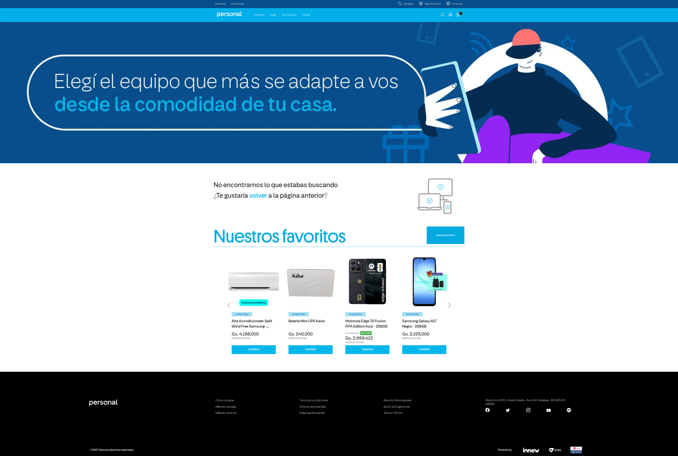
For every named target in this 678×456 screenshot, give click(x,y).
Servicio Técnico (393, 413)
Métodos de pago (226, 407)
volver (258, 196)
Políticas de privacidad (313, 407)
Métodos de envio (226, 413)
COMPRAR (253, 349)
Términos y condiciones (314, 400)
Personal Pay (289, 15)
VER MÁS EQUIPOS (445, 235)
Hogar (273, 15)
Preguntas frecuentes (312, 413)
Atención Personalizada (397, 400)
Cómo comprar (225, 400)
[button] (228, 305)
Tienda (306, 15)
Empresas (220, 4)
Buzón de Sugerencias (397, 407)
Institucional (237, 4)
